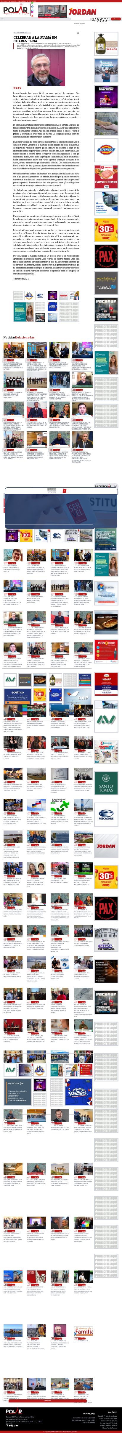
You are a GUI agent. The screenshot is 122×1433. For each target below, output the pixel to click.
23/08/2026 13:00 (12, 1231)
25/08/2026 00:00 (12, 845)
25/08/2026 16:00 (12, 450)
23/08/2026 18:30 (12, 1123)
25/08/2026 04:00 (12, 813)
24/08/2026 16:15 (83, 907)
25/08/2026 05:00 (83, 782)
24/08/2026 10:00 (12, 1002)
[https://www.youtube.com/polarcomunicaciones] (32, 15)
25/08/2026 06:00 (59, 782)
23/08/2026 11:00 (83, 1231)
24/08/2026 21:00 (83, 845)
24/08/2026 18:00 (59, 876)
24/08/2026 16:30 (59, 907)
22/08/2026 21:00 (59, 1392)
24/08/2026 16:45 (36, 907)
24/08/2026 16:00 (12, 939)
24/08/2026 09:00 (36, 1002)
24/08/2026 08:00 (59, 1002)
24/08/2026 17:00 (12, 907)
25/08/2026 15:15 (57, 450)
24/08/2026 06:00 (12, 1033)
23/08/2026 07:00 (83, 1285)
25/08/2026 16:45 (57, 420)
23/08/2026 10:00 (12, 1285)
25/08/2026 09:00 (83, 750)
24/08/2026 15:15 (59, 939)
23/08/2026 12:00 (36, 1231)
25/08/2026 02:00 (59, 813)
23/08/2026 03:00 (83, 1338)
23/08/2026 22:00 (59, 1033)
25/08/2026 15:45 (35, 450)
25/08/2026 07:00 (36, 782)
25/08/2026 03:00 (36, 813)
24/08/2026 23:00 (36, 845)
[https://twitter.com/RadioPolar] (32, 9)
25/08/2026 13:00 (59, 719)
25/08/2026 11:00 (12, 750)
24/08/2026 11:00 (83, 971)
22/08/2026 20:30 (83, 1392)
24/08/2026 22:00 (59, 845)
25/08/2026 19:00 (35, 390)
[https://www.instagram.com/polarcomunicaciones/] (32, 13)
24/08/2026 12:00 (59, 971)
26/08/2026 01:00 (13, 563)
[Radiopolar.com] (2, 19)
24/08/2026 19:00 (36, 876)
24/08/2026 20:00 (12, 876)
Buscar (116, 19)
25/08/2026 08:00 (12, 782)
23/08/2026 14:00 (83, 1177)
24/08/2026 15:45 (36, 939)
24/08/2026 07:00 (83, 1002)
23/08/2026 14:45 (59, 1177)
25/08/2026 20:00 (12, 390)
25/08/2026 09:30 (59, 750)
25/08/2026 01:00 (83, 813)
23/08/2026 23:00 (36, 1033)
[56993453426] (32, 4)
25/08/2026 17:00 (35, 420)
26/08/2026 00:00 (12, 360)
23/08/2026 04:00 (59, 1338)
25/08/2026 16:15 (80, 420)
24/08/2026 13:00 (36, 971)
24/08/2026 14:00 (12, 971)
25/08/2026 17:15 (12, 420)
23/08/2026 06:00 (12, 1338)
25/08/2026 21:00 (80, 360)
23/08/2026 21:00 (83, 1033)
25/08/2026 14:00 (36, 719)
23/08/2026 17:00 (83, 1123)
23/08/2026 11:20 (59, 1231)
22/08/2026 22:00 (36, 1392)
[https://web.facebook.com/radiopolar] (32, 6)
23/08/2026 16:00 (12, 1177)
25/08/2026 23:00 (35, 360)
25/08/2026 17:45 (80, 390)
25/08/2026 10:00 (36, 750)
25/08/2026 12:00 (83, 719)
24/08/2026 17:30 (83, 876)
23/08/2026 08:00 (59, 1285)
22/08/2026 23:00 (12, 1392)
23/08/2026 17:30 (59, 1123)
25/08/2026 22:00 (57, 360)
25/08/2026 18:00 (57, 390)
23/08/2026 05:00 (36, 1338)
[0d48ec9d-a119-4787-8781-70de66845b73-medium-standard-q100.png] (15, 14)
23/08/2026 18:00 (36, 1123)
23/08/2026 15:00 (36, 1177)
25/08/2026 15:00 (80, 450)
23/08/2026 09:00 (36, 1285)
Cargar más (47, 1400)
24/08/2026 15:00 (83, 939)
